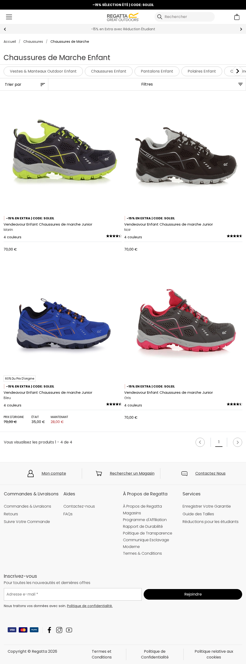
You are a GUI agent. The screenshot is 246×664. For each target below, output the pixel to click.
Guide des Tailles (198, 514)
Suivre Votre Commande (27, 521)
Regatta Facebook (49, 630)
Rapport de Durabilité (143, 526)
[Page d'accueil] (123, 16)
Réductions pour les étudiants (211, 521)
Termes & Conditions (142, 553)
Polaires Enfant (202, 71)
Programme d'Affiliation (145, 520)
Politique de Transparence (147, 533)
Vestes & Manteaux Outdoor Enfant (43, 71)
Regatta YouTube (69, 630)
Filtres (147, 84)
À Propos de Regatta (142, 506)
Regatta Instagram (59, 630)
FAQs (68, 514)
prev (5, 29)
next (241, 29)
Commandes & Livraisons (27, 506)
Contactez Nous (210, 473)
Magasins (132, 513)
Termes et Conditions (102, 654)
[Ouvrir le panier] (237, 17)
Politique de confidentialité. (90, 605)
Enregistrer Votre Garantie (207, 506)
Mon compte (54, 473)
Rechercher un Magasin (132, 473)
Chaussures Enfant (108, 71)
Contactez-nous (79, 506)
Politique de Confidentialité (155, 654)
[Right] (237, 71)
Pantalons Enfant (157, 71)
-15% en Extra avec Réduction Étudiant (123, 29)
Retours (11, 514)
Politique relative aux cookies (214, 654)
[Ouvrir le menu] (9, 17)
